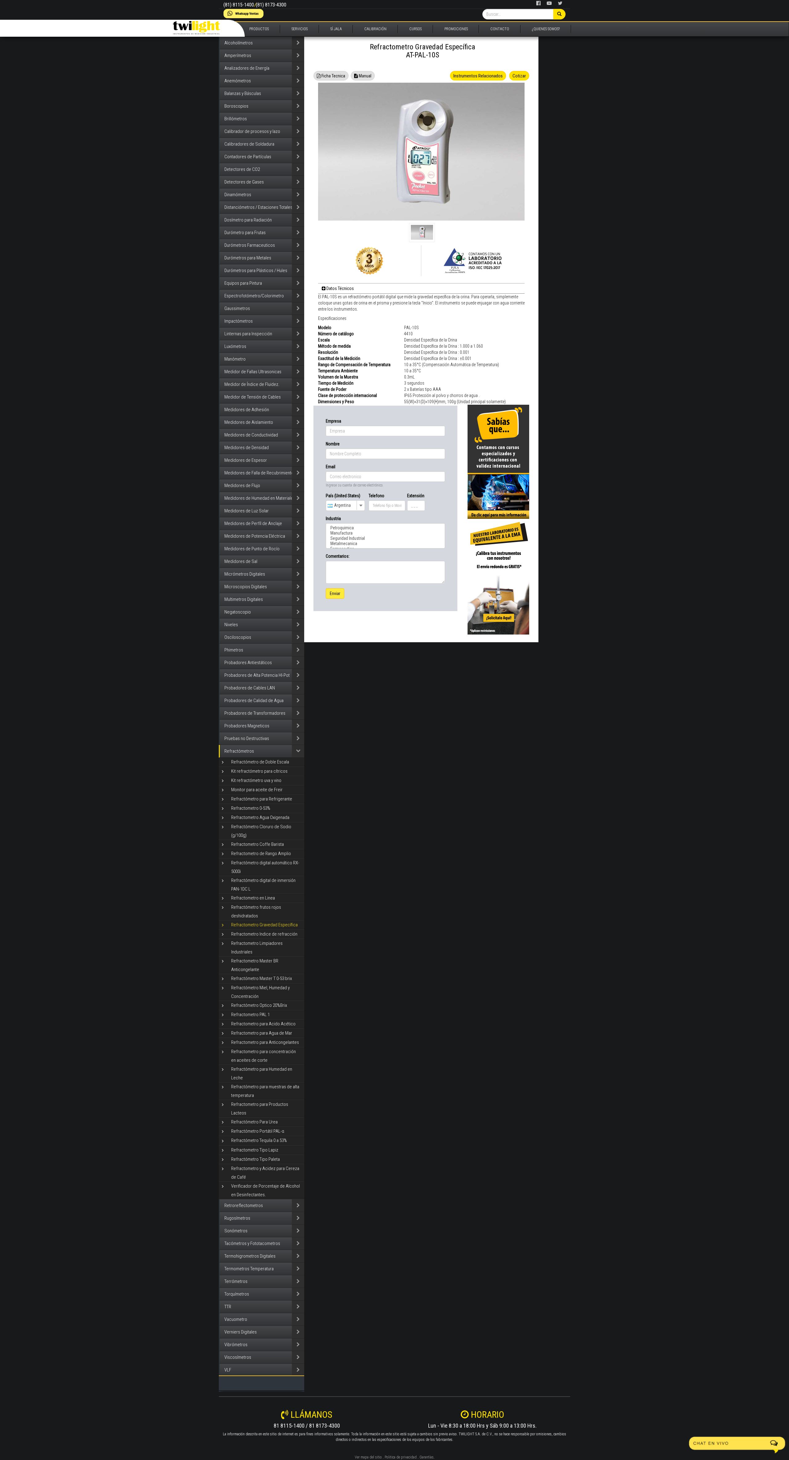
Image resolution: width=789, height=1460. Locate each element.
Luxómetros (235, 346)
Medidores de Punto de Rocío (252, 549)
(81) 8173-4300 (271, 5)
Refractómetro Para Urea (254, 1122)
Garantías (426, 1457)
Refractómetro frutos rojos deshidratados (256, 911)
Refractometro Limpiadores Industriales (257, 948)
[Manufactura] (385, 533)
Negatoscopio (237, 612)
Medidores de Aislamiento (248, 422)
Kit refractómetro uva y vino (256, 780)
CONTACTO (499, 29)
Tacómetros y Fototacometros (252, 1243)
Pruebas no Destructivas (246, 738)
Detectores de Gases (244, 182)
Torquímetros (236, 1294)
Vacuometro (235, 1319)
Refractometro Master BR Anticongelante (254, 965)
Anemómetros (237, 81)
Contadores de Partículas (247, 156)
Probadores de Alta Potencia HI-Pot (257, 675)
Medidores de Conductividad (251, 435)
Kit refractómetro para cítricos (259, 771)
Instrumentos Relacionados (478, 76)
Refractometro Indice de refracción (264, 934)
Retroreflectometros (243, 1205)
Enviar (335, 593)
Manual (364, 75)
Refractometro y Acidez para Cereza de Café (265, 1173)
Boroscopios (236, 106)
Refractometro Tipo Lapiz (254, 1150)
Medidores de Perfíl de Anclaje (253, 523)
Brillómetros (235, 119)
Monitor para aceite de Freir (257, 789)
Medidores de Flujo (242, 485)
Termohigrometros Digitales (250, 1256)
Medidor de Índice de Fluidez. (252, 384)
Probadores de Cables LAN (249, 688)
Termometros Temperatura (249, 1269)
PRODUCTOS (259, 29)
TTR (227, 1306)
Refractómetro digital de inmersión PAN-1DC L (263, 885)
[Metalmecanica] (385, 543)
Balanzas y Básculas (242, 93)
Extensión (415, 495)
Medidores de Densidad (246, 447)
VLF (227, 1370)
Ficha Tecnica (333, 75)
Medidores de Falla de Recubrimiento (259, 473)
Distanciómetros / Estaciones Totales (258, 207)
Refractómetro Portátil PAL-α (257, 1131)
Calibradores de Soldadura (249, 144)
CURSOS (415, 29)
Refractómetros (239, 751)
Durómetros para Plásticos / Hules (255, 270)
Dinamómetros (237, 194)
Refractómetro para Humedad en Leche (261, 1073)
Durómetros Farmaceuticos (249, 245)
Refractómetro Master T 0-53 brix (261, 978)
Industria (333, 518)
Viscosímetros (237, 1357)
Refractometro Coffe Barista (257, 844)
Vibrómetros (235, 1344)
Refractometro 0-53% (250, 808)
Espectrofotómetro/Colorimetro (254, 296)
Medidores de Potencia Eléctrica (254, 536)
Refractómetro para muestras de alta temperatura (265, 1091)
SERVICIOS (300, 29)
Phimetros (233, 650)
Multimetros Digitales (243, 599)
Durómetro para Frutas (245, 232)
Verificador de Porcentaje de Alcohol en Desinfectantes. (265, 1190)
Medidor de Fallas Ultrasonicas (252, 371)
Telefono (376, 495)
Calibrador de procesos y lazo (252, 131)
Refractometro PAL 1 (250, 1014)
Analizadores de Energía (246, 68)
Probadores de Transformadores (254, 713)
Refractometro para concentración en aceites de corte (263, 1056)
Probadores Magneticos (246, 726)
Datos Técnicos (339, 288)
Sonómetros (235, 1231)
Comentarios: (338, 556)
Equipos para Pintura (243, 283)
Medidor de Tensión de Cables (252, 397)
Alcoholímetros (238, 43)
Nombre (333, 443)
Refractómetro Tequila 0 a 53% (259, 1140)
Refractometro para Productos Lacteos (259, 1109)
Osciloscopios (237, 637)
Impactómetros (238, 321)
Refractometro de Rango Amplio (261, 853)
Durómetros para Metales (247, 258)
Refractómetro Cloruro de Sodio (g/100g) (261, 831)
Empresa (333, 421)
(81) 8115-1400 (238, 5)
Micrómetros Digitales (244, 574)
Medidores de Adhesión (246, 409)
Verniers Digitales (240, 1332)
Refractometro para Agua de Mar (261, 1033)
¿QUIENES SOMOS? (546, 29)
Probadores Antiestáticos (248, 662)
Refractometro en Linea (253, 898)
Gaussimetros (237, 308)
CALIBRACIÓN (375, 29)
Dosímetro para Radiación (248, 220)
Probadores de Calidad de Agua (254, 700)
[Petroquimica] (385, 528)
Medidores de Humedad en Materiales (259, 498)
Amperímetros (237, 55)
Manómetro (235, 359)
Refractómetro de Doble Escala (260, 762)
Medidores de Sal (240, 561)
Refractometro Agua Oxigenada (260, 817)
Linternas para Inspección (248, 334)
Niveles (231, 624)
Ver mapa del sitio (368, 1457)
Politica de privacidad (401, 1457)
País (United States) (343, 495)
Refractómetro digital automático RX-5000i (265, 867)
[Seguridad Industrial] (385, 538)
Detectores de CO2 (242, 169)
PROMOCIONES (456, 29)
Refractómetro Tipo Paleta (255, 1159)
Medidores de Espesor (245, 460)
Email (330, 466)
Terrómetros (235, 1281)
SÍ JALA (336, 29)
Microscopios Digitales (245, 586)
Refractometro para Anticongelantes (265, 1042)
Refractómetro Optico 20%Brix (259, 1005)
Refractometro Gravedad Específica (264, 925)
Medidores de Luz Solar (246, 511)
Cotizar (519, 76)
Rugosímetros (237, 1218)
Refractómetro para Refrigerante (261, 799)
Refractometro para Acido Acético (263, 1024)
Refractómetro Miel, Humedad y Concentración (260, 992)
